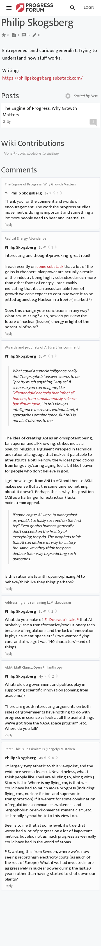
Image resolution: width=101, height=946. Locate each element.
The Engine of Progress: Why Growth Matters (40, 184)
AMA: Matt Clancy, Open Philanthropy (34, 667)
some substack (49, 266)
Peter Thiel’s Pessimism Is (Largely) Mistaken (40, 749)
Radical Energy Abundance (25, 238)
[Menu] (9, 8)
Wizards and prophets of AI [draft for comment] (42, 347)
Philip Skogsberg (26, 193)
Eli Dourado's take (61, 619)
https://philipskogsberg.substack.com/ (42, 78)
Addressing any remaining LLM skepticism (38, 602)
